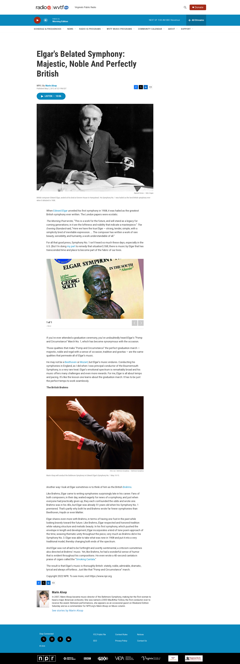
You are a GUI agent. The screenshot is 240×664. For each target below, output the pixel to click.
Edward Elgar (60, 210)
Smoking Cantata (85, 559)
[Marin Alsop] (43, 599)
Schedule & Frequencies (47, 29)
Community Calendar (150, 29)
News (70, 29)
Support (186, 29)
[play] (37, 20)
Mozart (84, 362)
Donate (199, 7)
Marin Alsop (51, 85)
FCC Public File (99, 635)
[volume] (45, 20)
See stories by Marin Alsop (67, 610)
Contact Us (142, 641)
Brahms (127, 487)
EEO (95, 641)
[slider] (50, 20)
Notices (140, 635)
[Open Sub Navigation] (63, 29)
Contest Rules (121, 635)
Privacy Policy (121, 641)
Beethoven (71, 362)
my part (71, 246)
